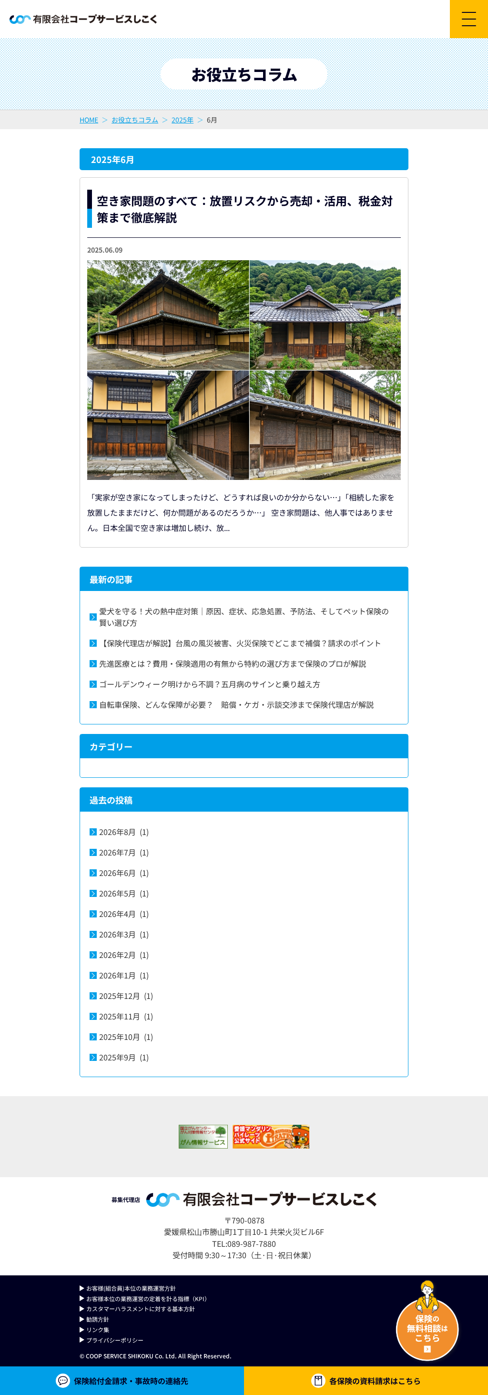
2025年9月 (124, 1057)
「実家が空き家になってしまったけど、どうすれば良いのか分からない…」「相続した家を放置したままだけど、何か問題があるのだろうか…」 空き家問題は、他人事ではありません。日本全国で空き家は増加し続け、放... (241, 512)
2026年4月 (124, 913)
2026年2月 (124, 954)
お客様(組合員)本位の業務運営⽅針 (131, 1288)
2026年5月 (124, 893)
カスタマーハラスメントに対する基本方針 (140, 1308)
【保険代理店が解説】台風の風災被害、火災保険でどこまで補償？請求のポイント (240, 643)
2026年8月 (124, 831)
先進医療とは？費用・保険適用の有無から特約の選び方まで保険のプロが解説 (232, 663)
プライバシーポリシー (114, 1340)
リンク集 (97, 1329)
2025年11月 (126, 1016)
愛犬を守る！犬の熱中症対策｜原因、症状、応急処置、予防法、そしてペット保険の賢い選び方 (244, 616)
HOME (89, 119)
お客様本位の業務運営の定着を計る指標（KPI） (148, 1298)
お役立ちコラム (135, 119)
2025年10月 (126, 1036)
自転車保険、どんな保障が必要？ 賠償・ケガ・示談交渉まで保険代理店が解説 (236, 704)
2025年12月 (126, 995)
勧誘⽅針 (97, 1319)
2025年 (182, 119)
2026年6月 (124, 872)
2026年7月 (124, 852)
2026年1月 (124, 975)
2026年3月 (124, 934)
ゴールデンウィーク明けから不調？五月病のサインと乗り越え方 (209, 684)
